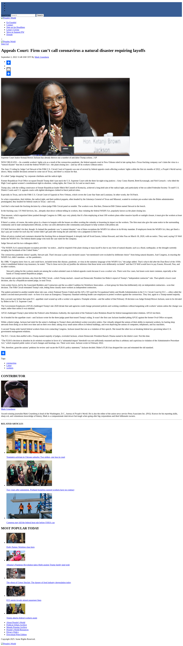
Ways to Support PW (15, 32)
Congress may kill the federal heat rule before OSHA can (30, 522)
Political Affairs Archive (16, 625)
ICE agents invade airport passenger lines (23, 600)
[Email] (94, 69)
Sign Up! (5, 44)
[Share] (94, 62)
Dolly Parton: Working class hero (20, 547)
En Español (11, 22)
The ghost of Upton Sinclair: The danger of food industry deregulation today (38, 582)
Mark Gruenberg (42, 57)
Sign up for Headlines (15, 27)
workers (9, 368)
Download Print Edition (16, 634)
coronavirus (11, 363)
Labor (9, 365)
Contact (9, 25)
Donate (9, 34)
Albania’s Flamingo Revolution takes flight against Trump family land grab (38, 565)
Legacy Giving (12, 30)
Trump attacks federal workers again (21, 618)
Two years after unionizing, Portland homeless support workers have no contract (40, 490)
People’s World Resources (17, 630)
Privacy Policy (12, 632)
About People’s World (15, 622)
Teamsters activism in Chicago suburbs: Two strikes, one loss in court (35, 457)
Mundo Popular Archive (16, 627)
